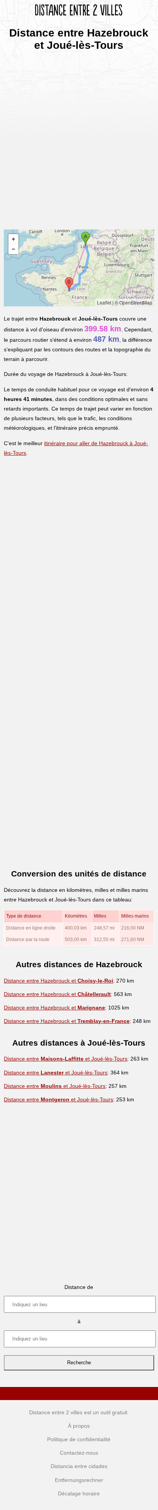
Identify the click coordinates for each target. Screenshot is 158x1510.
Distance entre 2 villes (55, 1412)
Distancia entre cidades (79, 1466)
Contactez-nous (79, 1453)
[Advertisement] (79, 137)
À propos (79, 1426)
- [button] (13, 249)
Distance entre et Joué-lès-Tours (65, 1059)
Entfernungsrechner (79, 1480)
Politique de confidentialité (78, 1439)
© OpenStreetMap (133, 302)
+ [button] (13, 239)
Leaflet (104, 302)
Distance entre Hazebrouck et (58, 981)
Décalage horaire (79, 1493)
